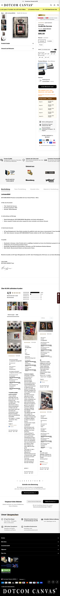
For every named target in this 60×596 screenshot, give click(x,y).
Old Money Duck (43, 459)
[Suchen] (51, 5)
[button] (14, 431)
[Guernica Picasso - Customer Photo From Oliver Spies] (14, 304)
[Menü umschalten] (2, 5)
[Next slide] (4, 38)
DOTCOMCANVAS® (9, 586)
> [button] (42, 481)
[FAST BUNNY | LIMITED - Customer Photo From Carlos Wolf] (14, 308)
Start (2, 13)
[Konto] (54, 5)
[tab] (5, 189)
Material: (43, 37)
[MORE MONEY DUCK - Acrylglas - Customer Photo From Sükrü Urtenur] (9, 308)
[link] (30, 172)
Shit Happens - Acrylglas (14, 418)
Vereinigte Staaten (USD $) (9, 579)
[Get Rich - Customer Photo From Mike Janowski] (20, 308)
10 (39, 481)
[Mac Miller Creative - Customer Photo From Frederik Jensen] (25, 308)
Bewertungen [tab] (11, 314)
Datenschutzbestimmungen (40, 506)
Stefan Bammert (47, 28)
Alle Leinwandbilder (10, 13)
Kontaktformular (39, 487)
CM (53, 49)
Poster (41, 44)
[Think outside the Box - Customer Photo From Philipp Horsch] (9, 304)
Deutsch (22, 579)
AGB (49, 506)
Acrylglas (49, 41)
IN (55, 49)
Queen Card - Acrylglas (45, 375)
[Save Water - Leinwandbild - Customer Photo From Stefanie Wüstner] (20, 304)
